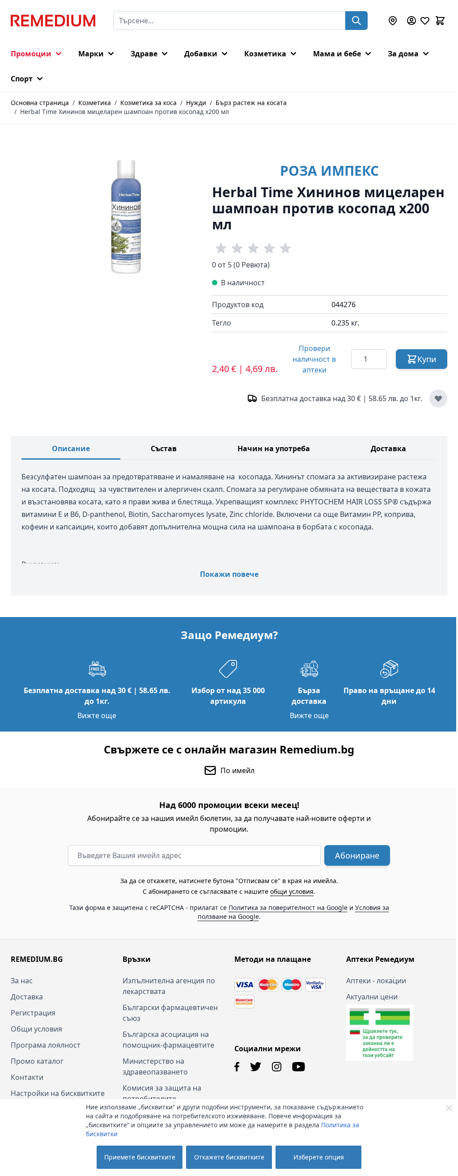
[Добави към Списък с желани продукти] (438, 398)
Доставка (388, 448)
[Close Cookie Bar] (449, 1108)
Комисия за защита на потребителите (160, 1093)
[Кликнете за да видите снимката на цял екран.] (128, 214)
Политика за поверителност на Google (284, 907)
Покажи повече (229, 574)
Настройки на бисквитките (58, 1093)
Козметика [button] (265, 54)
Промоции (31, 54)
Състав (164, 448)
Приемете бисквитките (139, 1157)
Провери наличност (314, 359)
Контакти (27, 1077)
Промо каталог (37, 1061)
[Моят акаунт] (411, 20)
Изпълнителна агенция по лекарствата (167, 986)
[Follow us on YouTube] (295, 1066)
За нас (22, 981)
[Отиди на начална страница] (53, 20)
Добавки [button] (200, 54)
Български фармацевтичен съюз (168, 1013)
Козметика (94, 102)
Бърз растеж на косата (251, 102)
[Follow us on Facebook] (233, 1066)
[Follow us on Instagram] (273, 1066)
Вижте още (95, 715)
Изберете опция (318, 1157)
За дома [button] (403, 54)
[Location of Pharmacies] (393, 20)
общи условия (288, 891)
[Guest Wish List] (425, 20)
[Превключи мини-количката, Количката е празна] (440, 20)
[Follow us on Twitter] (252, 1066)
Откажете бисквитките (229, 1157)
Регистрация (33, 1013)
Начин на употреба (273, 448)
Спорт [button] (22, 79)
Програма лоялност (46, 1045)
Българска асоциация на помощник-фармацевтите (166, 1039)
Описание (71, 448)
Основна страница (40, 102)
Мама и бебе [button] (337, 54)
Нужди (196, 102)
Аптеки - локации (371, 981)
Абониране (354, 855)
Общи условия (36, 1029)
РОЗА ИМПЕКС (329, 170)
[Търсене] (356, 20)
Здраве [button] (144, 54)
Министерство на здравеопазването (153, 1066)
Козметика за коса (148, 102)
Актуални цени (367, 997)
